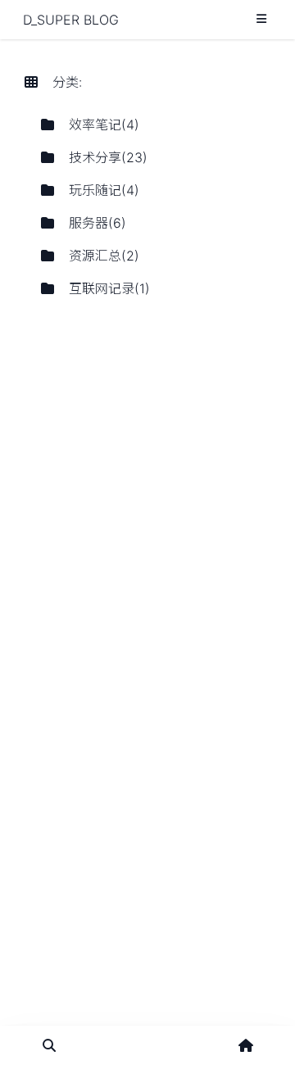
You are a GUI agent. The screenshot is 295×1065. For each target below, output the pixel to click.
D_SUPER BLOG (71, 19)
